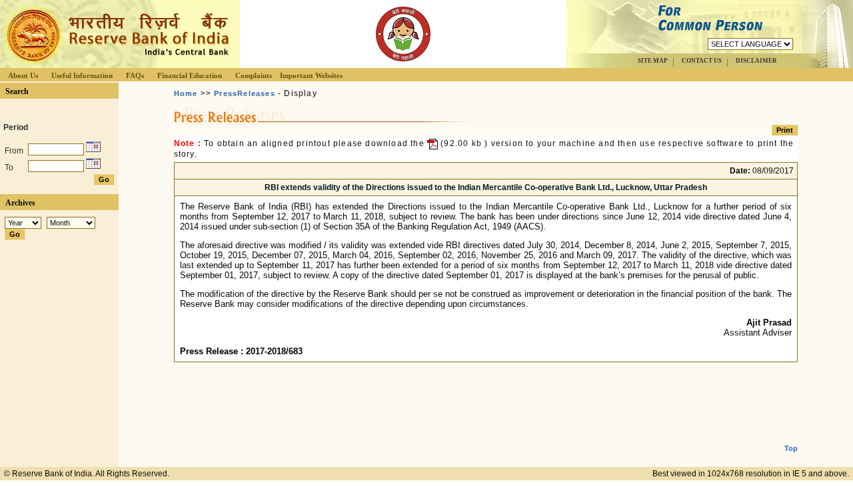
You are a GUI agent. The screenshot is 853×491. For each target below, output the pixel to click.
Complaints (253, 75)
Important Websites (311, 75)
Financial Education (189, 75)
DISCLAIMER (756, 60)
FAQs (135, 75)
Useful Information (82, 75)
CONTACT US (702, 60)
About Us (23, 75)
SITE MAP (653, 60)
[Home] (116, 64)
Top (791, 448)
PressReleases (244, 93)
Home (186, 93)
